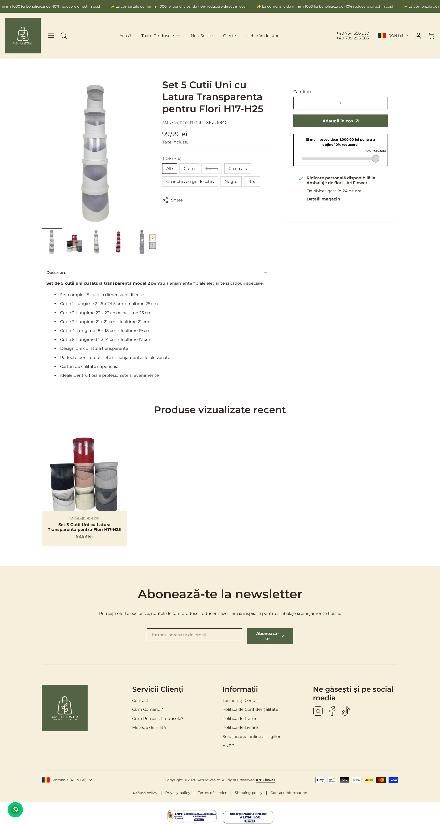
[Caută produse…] (63, 35)
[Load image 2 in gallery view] (74, 241)
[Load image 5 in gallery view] (142, 241)
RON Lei (396, 35)
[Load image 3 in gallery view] (97, 241)
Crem (189, 168)
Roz (252, 181)
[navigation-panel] (51, 35)
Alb (169, 168)
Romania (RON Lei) (69, 780)
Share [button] (177, 200)
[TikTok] (346, 711)
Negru (231, 181)
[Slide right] (152, 238)
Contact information (288, 792)
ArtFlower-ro (208, 780)
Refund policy (145, 793)
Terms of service (212, 792)
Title (172, 158)
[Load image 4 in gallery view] (119, 241)
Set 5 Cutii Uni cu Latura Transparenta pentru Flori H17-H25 (84, 527)
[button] (161, 35)
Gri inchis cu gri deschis (190, 181)
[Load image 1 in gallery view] (52, 241)
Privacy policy (177, 792)
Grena (213, 170)
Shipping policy (249, 792)
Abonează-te (267, 636)
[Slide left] (152, 245)
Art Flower (265, 780)
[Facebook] (332, 711)
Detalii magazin (323, 199)
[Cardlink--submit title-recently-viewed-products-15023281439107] (84, 468)
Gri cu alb (237, 168)
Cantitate (302, 91)
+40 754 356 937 (352, 33)
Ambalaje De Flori (181, 122)
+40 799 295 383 (352, 38)
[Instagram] (318, 711)
